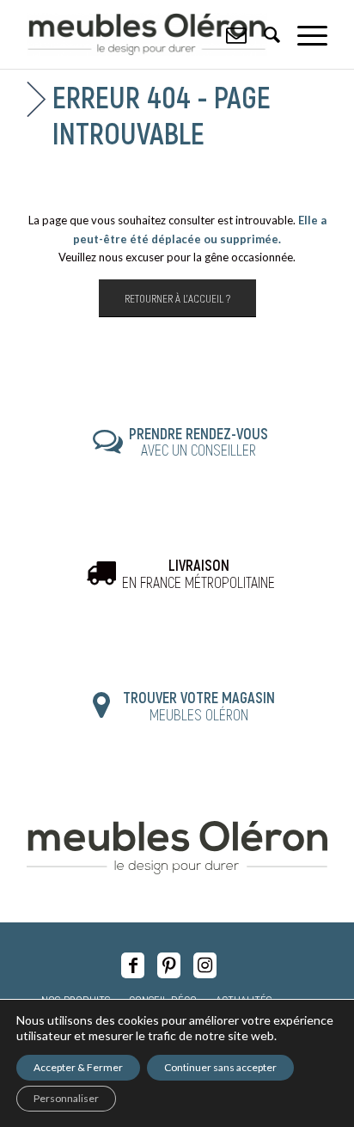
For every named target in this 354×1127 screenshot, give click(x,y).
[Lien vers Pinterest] (168, 965)
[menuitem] (303, 34)
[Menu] (303, 34)
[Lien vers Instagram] (205, 965)
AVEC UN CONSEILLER (198, 442)
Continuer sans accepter (220, 1067)
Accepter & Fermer (78, 1067)
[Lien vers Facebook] (132, 965)
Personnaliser (66, 1098)
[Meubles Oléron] (147, 34)
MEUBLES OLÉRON (199, 706)
